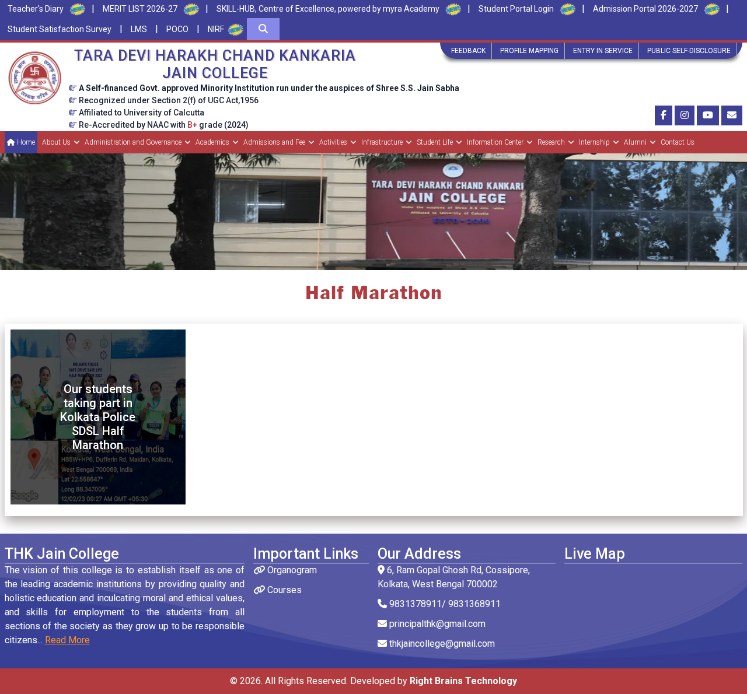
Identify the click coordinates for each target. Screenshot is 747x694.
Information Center (495, 142)
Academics (212, 142)
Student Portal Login (516, 8)
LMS (139, 29)
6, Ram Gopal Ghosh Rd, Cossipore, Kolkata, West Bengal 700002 (454, 577)
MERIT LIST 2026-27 (140, 8)
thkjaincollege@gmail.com (441, 643)
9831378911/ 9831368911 (444, 603)
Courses (283, 589)
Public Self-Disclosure (689, 51)
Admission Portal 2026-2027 (645, 8)
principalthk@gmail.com (436, 623)
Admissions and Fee (274, 142)
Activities (333, 142)
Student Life (435, 142)
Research (551, 142)
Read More (67, 640)
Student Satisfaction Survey (59, 29)
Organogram (291, 570)
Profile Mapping (529, 51)
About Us (56, 142)
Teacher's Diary (36, 8)
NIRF (216, 29)
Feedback (468, 51)
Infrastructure (382, 142)
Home (25, 142)
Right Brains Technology (463, 680)
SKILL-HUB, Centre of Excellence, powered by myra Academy (328, 8)
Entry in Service (603, 51)
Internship (594, 142)
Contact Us (677, 142)
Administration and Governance (133, 142)
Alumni (635, 142)
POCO (177, 29)
